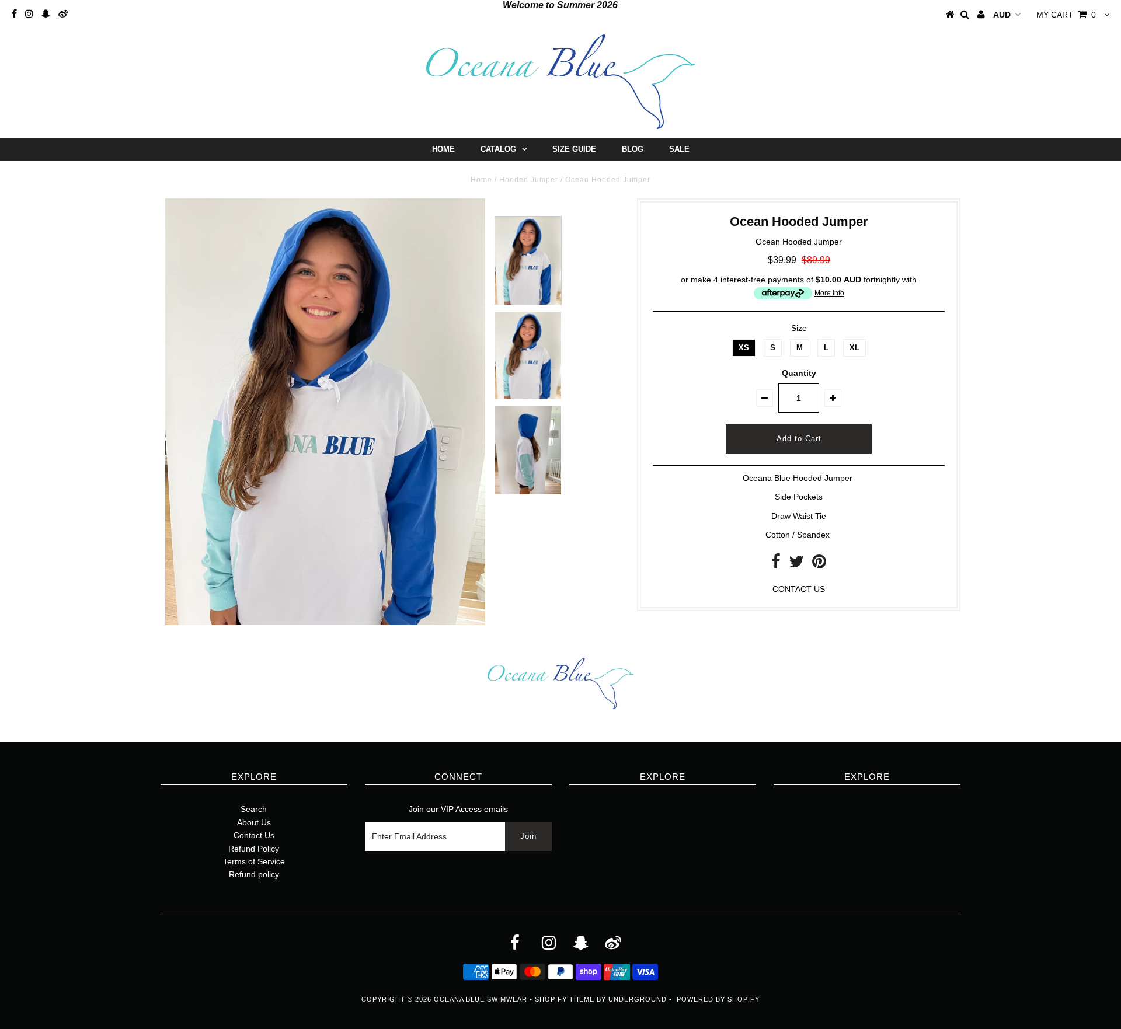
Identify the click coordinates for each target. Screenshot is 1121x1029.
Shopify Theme (564, 999)
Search (254, 809)
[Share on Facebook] (776, 564)
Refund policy (254, 874)
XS (744, 347)
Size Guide (574, 149)
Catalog (498, 149)
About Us (254, 822)
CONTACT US (798, 589)
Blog (632, 149)
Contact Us (254, 835)
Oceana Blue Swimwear (480, 999)
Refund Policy (253, 848)
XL (854, 347)
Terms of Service (254, 861)
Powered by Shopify (718, 999)
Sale (679, 149)
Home (443, 149)
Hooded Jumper (528, 180)
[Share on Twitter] (796, 564)
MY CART (1066, 14)
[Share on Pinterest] (819, 564)
